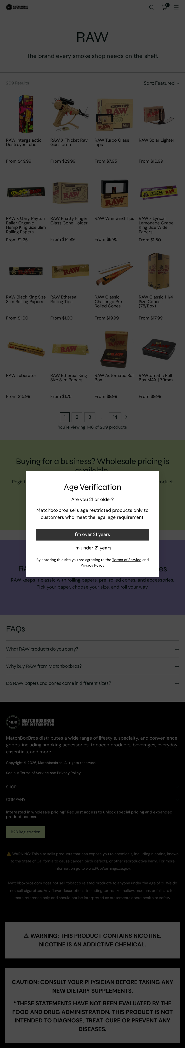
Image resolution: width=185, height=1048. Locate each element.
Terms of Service (126, 559)
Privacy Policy (92, 565)
